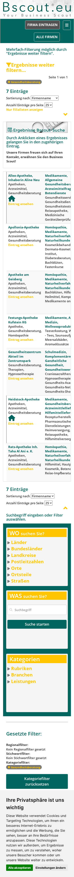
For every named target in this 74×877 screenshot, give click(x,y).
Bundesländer (26, 548)
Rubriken (21, 668)
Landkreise (23, 555)
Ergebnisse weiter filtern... (30, 67)
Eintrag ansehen (20, 204)
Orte (16, 568)
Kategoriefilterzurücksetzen (37, 781)
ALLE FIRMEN (47, 37)
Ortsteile (21, 574)
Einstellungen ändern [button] (51, 867)
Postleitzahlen (27, 561)
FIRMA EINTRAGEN (42, 25)
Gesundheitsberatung (25, 82)
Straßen (20, 581)
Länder (19, 542)
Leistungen (23, 681)
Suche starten (37, 624)
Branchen (21, 675)
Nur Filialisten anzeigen (24, 109)
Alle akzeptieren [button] (19, 867)
